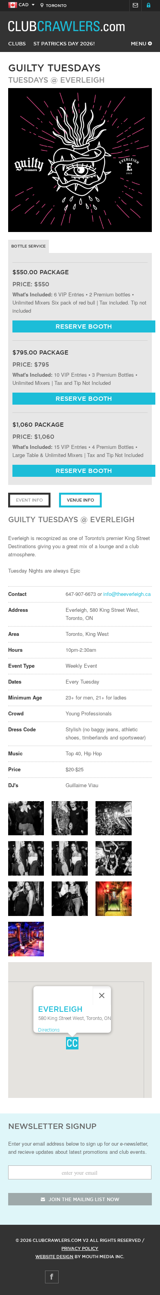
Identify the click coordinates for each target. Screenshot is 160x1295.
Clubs (17, 43)
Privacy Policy (79, 1248)
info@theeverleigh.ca (127, 593)
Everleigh (82, 80)
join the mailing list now (83, 1199)
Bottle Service (28, 246)
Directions (49, 1030)
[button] (72, 1043)
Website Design (54, 1256)
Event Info (29, 500)
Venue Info (80, 500)
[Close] (101, 995)
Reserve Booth (84, 326)
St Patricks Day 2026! (64, 43)
